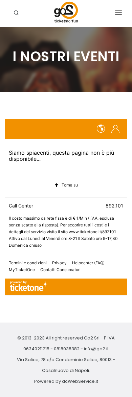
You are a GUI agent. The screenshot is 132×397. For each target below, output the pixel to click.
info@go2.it (96, 349)
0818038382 (67, 349)
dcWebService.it (80, 381)
